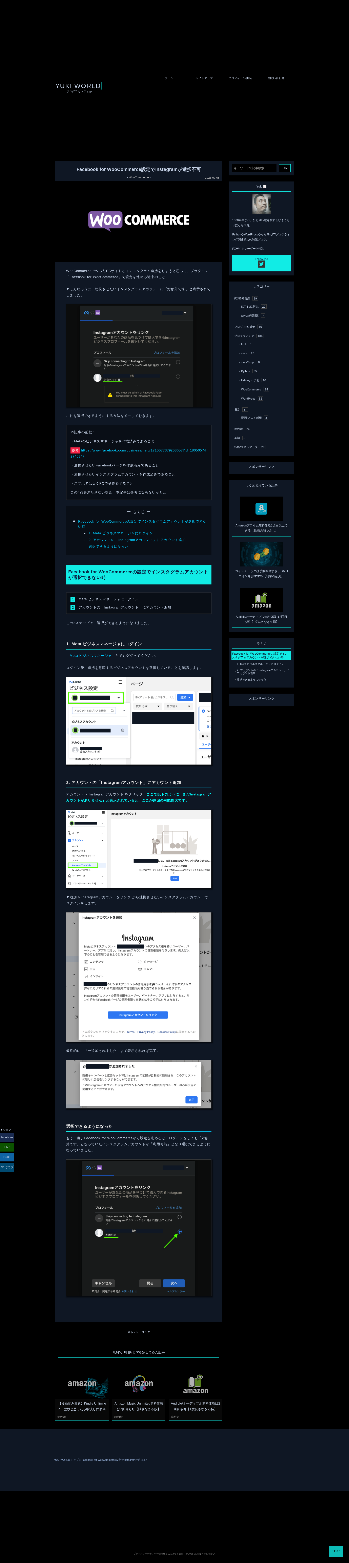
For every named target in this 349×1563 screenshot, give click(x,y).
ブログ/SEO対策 (248, 326)
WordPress (251, 398)
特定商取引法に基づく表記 (170, 1553)
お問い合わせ (275, 78)
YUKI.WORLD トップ (66, 1459)
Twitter (7, 1157)
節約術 (61, 1417)
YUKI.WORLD (78, 86)
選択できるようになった (108, 546)
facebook (7, 1137)
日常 (240, 409)
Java (247, 353)
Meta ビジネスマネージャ (91, 655)
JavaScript (250, 362)
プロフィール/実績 (240, 78)
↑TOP (336, 1550)
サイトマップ (204, 78)
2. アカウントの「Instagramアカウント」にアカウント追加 (137, 540)
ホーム (168, 78)
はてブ (9, 1167)
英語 (239, 438)
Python (249, 371)
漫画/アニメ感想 (254, 417)
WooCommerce (139, 177)
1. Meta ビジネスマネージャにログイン (121, 533)
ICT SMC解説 (253, 306)
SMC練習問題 (252, 315)
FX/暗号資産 (245, 298)
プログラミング (248, 335)
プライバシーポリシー (145, 1553)
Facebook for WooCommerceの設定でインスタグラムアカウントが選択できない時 (260, 655)
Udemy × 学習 (253, 380)
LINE (7, 1147)
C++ (246, 344)
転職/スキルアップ (249, 447)
